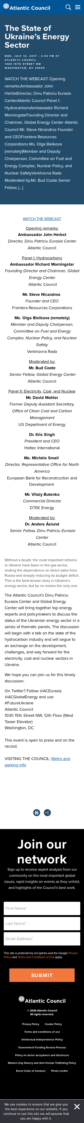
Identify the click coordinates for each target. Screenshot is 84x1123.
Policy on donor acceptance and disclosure (42, 1055)
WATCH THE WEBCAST (42, 218)
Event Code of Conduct (31, 1071)
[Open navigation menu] (77, 7)
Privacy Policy (30, 1024)
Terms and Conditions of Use (36, 957)
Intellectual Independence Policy (42, 1039)
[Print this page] (36, 812)
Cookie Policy (53, 1024)
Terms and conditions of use (42, 1032)
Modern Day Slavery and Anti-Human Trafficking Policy (42, 1063)
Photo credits (59, 1071)
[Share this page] (47, 812)
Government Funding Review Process (42, 1047)
